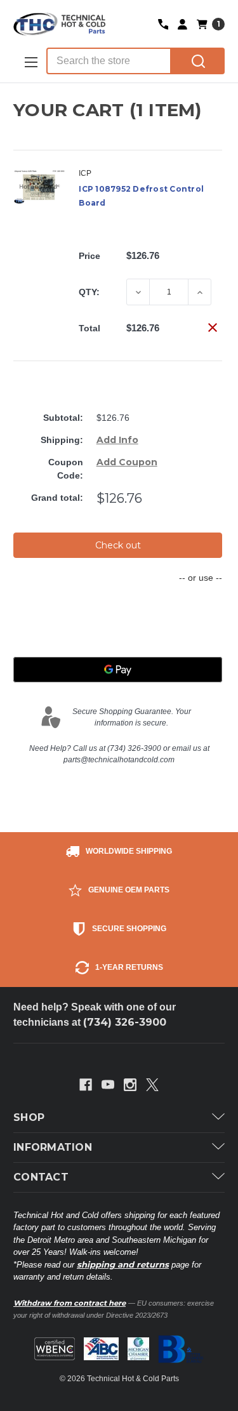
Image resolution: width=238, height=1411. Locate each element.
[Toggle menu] (29, 62)
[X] (152, 1084)
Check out (118, 545)
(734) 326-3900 (124, 1022)
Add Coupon (126, 462)
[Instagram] (130, 1084)
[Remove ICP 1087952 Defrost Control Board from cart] (212, 327)
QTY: (89, 292)
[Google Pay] (117, 669)
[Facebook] (85, 1084)
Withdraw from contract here (69, 1303)
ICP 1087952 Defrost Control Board (141, 196)
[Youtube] (108, 1084)
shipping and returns (123, 1264)
